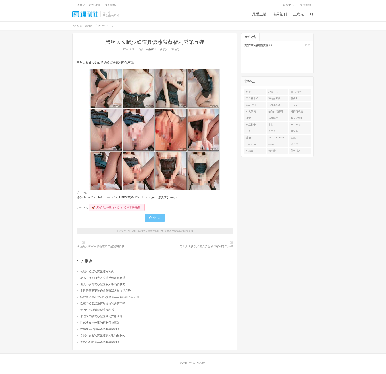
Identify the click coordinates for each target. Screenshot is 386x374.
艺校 (248, 137)
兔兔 (293, 137)
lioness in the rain (276, 137)
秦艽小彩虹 (297, 92)
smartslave (251, 144)
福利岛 (85, 14)
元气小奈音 (274, 105)
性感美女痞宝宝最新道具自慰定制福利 (100, 246)
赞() (157, 217)
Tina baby (295, 124)
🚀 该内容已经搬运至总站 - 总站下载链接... (117, 207)
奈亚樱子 (251, 124)
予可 (248, 131)
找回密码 (110, 5)
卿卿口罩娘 (297, 111)
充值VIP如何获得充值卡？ (258, 45)
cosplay (272, 144)
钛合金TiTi (296, 144)
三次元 (298, 14)
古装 (270, 124)
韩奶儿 (294, 98)
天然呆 (272, 131)
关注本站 (306, 5)
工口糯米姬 (252, 98)
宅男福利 (280, 14)
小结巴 (249, 150)
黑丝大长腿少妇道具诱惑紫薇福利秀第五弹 (154, 42)
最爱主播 (259, 14)
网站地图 (201, 362)
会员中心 (288, 5)
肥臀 (248, 92)
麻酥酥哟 (273, 118)
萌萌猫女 (295, 150)
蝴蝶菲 (294, 131)
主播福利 (151, 49)
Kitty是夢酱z (274, 98)
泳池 (248, 118)
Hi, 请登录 (78, 5)
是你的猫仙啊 (275, 111)
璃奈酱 (272, 150)
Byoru (294, 105)
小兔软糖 (251, 111)
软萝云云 (273, 92)
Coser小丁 (251, 105)
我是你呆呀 (297, 118)
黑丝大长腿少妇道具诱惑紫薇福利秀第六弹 (206, 246)
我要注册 (95, 5)
